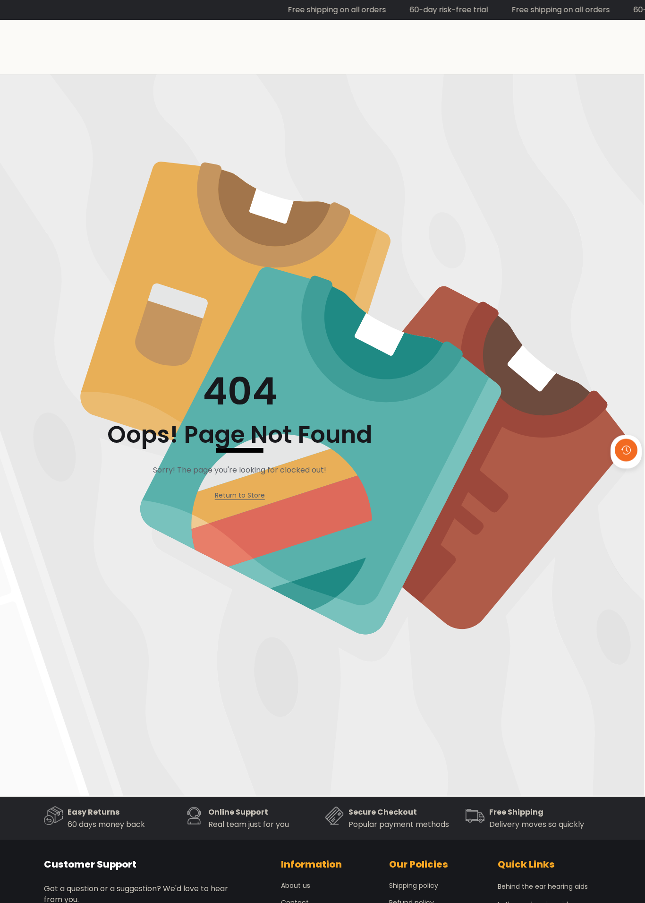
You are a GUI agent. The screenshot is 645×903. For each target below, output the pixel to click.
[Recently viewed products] (626, 450)
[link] (240, 495)
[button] (626, 475)
